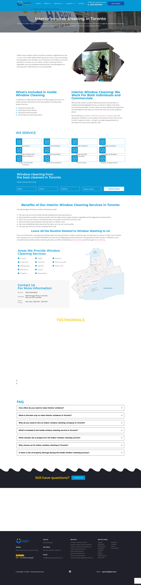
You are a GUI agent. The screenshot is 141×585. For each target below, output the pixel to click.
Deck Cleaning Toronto (77, 553)
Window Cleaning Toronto (78, 542)
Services (57, 3)
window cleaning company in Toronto (98, 116)
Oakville (41, 266)
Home (38, 3)
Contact (81, 3)
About (46, 3)
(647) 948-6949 (31, 292)
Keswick (58, 258)
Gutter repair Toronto (77, 551)
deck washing (99, 240)
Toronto (23, 258)
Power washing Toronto (77, 555)
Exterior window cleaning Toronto (81, 544)
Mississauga (24, 266)
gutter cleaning (77, 240)
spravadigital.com (109, 572)
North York (59, 266)
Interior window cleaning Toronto (80, 547)
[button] (68, 380)
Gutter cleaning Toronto (77, 549)
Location (69, 3)
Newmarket (42, 273)
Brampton (24, 270)
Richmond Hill (60, 262)
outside (20, 58)
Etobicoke (24, 262)
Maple (40, 258)
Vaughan (23, 273)
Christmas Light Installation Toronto (81, 558)
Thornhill (41, 262)
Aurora (40, 270)
